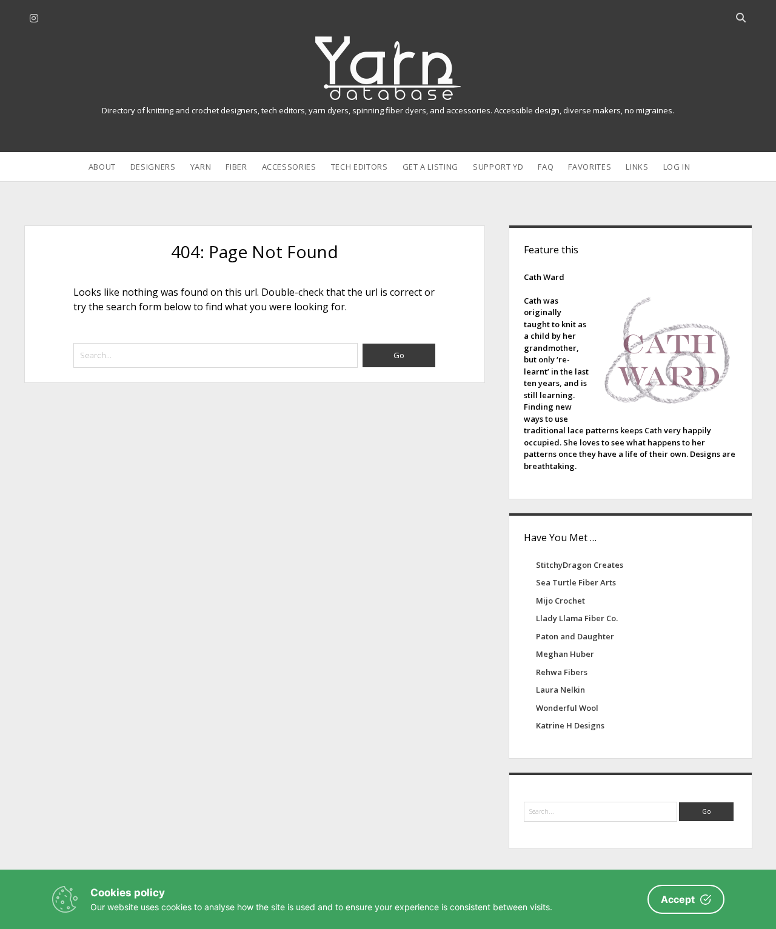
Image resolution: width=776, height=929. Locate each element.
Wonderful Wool (567, 707)
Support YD (498, 166)
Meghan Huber (565, 653)
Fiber (236, 166)
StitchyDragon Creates (579, 564)
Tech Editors (359, 166)
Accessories (289, 166)
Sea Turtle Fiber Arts (576, 582)
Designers (153, 166)
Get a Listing (430, 166)
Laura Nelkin (560, 689)
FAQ (546, 166)
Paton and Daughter (575, 636)
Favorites (589, 166)
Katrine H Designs (570, 725)
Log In (677, 166)
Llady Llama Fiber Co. (577, 618)
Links (637, 166)
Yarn (201, 166)
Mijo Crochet (560, 600)
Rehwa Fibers (561, 672)
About (102, 166)
